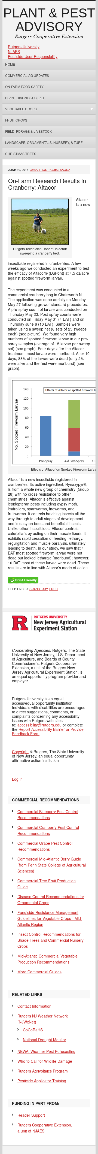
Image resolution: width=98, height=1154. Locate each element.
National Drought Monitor (44, 1039)
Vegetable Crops (19, 109)
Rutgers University (23, 46)
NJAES (14, 51)
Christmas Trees (20, 153)
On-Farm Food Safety (24, 86)
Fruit (53, 589)
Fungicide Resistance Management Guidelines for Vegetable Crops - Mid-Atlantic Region (49, 918)
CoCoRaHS (33, 1029)
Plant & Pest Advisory (49, 20)
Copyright (20, 751)
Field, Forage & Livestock (28, 131)
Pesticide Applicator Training (41, 1080)
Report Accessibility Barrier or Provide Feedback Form (48, 731)
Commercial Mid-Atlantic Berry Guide (51, 865)
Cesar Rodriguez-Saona (50, 169)
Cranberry (38, 589)
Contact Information (34, 1006)
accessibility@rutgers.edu (39, 725)
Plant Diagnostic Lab (24, 97)
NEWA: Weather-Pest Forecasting (46, 1051)
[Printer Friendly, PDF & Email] (23, 579)
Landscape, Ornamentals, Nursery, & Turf (43, 142)
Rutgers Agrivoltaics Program (42, 1071)
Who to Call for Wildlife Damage (44, 1061)
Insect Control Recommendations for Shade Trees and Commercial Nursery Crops (50, 940)
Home (10, 64)
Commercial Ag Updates (27, 75)
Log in (17, 779)
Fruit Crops (16, 120)
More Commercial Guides (39, 971)
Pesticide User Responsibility (32, 56)
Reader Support (31, 1115)
